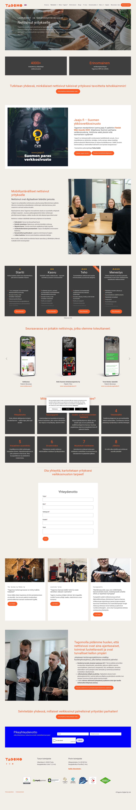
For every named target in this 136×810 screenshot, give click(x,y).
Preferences (55, 409)
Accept (81, 409)
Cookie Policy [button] (80, 403)
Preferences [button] (75, 405)
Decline (68, 409)
